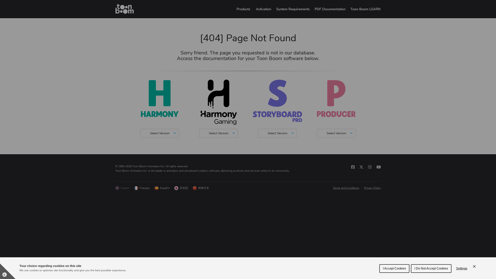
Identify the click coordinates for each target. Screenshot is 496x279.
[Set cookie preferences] (8, 271)
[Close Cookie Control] (474, 266)
